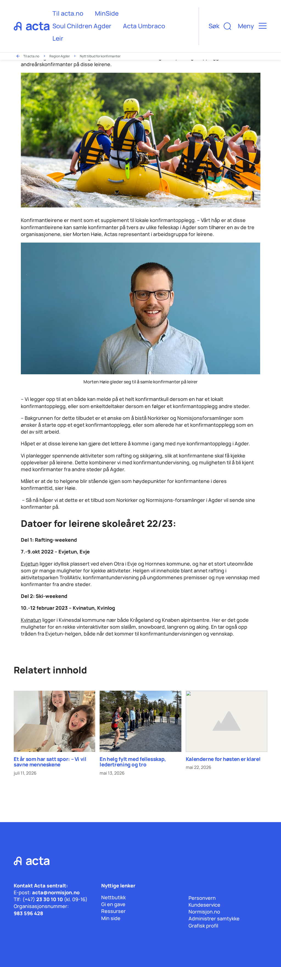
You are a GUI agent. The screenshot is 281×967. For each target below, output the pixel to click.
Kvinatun (31, 620)
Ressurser (113, 911)
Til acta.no (67, 13)
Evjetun (29, 563)
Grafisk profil (203, 925)
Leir (57, 38)
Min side (110, 918)
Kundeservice (204, 904)
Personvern (202, 898)
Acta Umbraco (144, 26)
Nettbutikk (113, 897)
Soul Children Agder (81, 26)
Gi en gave (113, 904)
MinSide (107, 13)
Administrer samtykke (214, 918)
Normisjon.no (204, 911)
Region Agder (59, 56)
